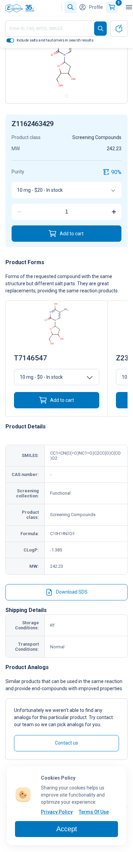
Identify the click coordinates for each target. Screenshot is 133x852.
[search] (100, 28)
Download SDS (72, 592)
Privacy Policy (57, 812)
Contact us (66, 743)
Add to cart (72, 233)
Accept (66, 829)
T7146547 (30, 358)
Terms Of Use (94, 812)
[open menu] (129, 7)
